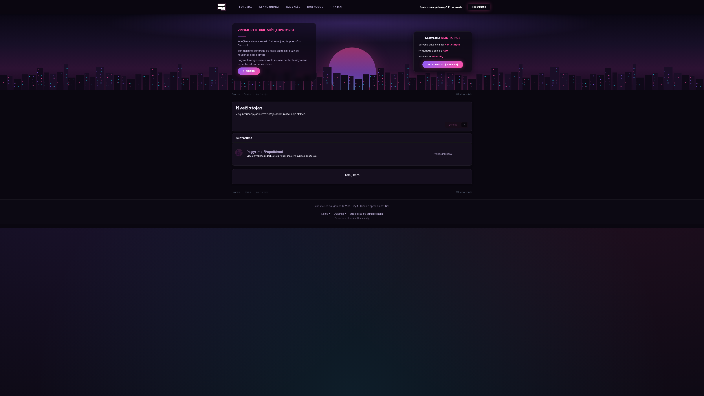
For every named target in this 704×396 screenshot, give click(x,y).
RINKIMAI (336, 7)
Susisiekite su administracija (366, 213)
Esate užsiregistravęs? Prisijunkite (441, 7)
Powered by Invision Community (352, 218)
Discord (249, 71)
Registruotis (479, 6)
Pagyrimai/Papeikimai (265, 152)
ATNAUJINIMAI (269, 7)
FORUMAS (245, 7)
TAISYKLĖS (292, 7)
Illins (387, 206)
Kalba (325, 213)
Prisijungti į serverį (443, 64)
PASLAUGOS (315, 7)
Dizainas (339, 213)
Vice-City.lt (351, 206)
